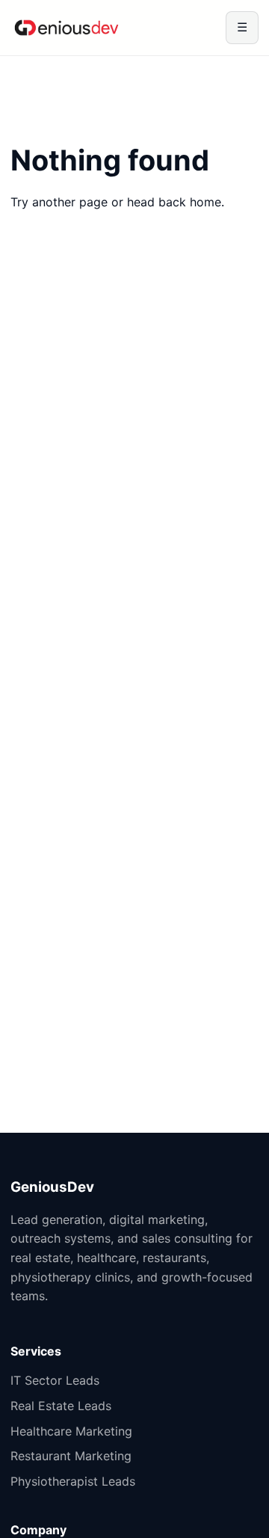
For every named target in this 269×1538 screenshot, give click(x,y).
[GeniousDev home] (66, 27)
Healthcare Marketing (71, 1431)
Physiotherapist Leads (72, 1481)
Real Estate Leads (60, 1405)
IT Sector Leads (54, 1380)
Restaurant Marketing (71, 1455)
